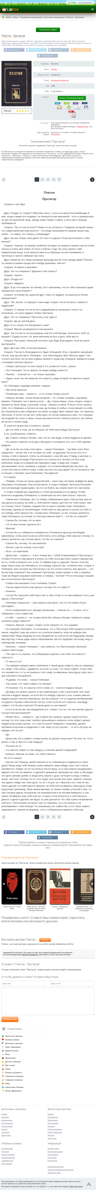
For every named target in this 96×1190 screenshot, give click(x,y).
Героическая (53, 1117)
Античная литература (60, 80)
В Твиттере (35, 50)
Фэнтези (51, 1135)
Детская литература (12, 1062)
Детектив (5, 1117)
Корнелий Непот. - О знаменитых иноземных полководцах (84, 908)
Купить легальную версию (72, 98)
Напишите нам (82, 127)
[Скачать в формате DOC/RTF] (85, 109)
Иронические (7, 1120)
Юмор (7, 1084)
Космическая (53, 1123)
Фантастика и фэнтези (13, 1036)
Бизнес (8, 1069)
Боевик (4, 1114)
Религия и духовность (13, 1073)
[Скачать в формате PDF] (72, 117)
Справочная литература (14, 1076)
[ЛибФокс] (10, 9)
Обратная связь (54, 1173)
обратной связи (76, 1186)
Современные (7, 1161)
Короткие (5, 1152)
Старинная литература (13, 1080)
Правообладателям (56, 1167)
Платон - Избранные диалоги (60, 908)
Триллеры (6, 1132)
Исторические (7, 1123)
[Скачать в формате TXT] (76, 109)
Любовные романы (12, 1040)
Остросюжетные (8, 1158)
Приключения (10, 1058)
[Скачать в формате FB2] (58, 109)
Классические (7, 1126)
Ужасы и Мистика (55, 1132)
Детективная (53, 1120)
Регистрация (87, 3)
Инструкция (55, 134)
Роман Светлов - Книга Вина (12, 908)
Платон (54, 69)
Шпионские (6, 1135)
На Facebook (13, 50)
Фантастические (8, 1155)
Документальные (11, 1051)
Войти (73, 3)
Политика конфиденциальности (61, 1170)
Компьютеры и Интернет (14, 1087)
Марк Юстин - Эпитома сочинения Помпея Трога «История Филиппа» (36, 908)
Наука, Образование (13, 1047)
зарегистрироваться (30, 955)
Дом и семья (10, 1065)
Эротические (7, 1164)
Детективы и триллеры (13, 1043)
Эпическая (52, 1138)
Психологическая (55, 1129)
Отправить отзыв (10, 1019)
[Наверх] (89, 1184)
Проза (7, 1054)
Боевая (51, 1114)
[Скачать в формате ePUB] (67, 109)
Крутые (4, 1129)
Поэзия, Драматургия (13, 1091)
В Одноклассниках (82, 50)
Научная (51, 1126)
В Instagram (58, 50)
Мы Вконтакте (47, 56)
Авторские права (48, 29)
